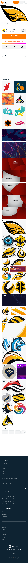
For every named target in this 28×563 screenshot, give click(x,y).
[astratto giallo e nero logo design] (15, 322)
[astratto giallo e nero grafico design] (21, 333)
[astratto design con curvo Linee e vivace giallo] (13, 474)
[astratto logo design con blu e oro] (9, 488)
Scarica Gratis (14, 36)
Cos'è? (12, 52)
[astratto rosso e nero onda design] (13, 518)
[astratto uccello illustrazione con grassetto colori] (7, 551)
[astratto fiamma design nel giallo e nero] (20, 412)
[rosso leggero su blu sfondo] (13, 183)
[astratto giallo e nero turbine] (11, 422)
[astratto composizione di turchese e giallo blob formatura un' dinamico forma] (8, 146)
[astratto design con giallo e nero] (7, 381)
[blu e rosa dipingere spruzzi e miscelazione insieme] (8, 134)
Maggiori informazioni (7, 54)
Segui (23, 31)
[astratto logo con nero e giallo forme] (8, 367)
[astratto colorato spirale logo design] (6, 348)
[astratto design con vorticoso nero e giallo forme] (6, 404)
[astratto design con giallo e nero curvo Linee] (9, 356)
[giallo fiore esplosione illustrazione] (7, 301)
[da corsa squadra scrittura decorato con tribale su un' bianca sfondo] (8, 122)
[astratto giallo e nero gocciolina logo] (6, 324)
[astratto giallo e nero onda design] (9, 540)
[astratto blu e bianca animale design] (9, 460)
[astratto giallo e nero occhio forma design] (13, 274)
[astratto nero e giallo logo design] (9, 333)
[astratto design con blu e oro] (6, 530)
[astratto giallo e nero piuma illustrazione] (9, 312)
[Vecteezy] (2, 2)
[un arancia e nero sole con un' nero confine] (8, 158)
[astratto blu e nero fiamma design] (6, 446)
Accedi (21, 2)
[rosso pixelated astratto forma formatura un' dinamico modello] (8, 86)
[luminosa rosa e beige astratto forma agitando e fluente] (8, 171)
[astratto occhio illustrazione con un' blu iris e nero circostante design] (8, 288)
